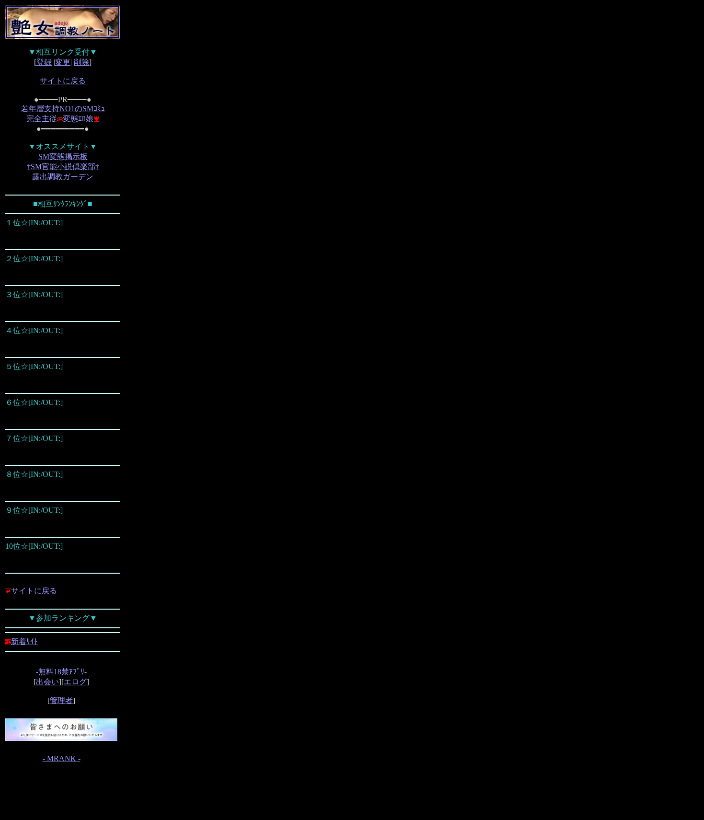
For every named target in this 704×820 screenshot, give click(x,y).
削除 (81, 62)
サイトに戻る (63, 81)
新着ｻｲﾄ (24, 641)
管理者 (61, 700)
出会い (47, 682)
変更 (62, 62)
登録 (44, 62)
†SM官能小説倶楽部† (63, 166)
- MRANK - (61, 758)
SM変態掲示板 (63, 156)
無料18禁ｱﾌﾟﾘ (61, 672)
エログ (75, 682)
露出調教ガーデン (62, 177)
